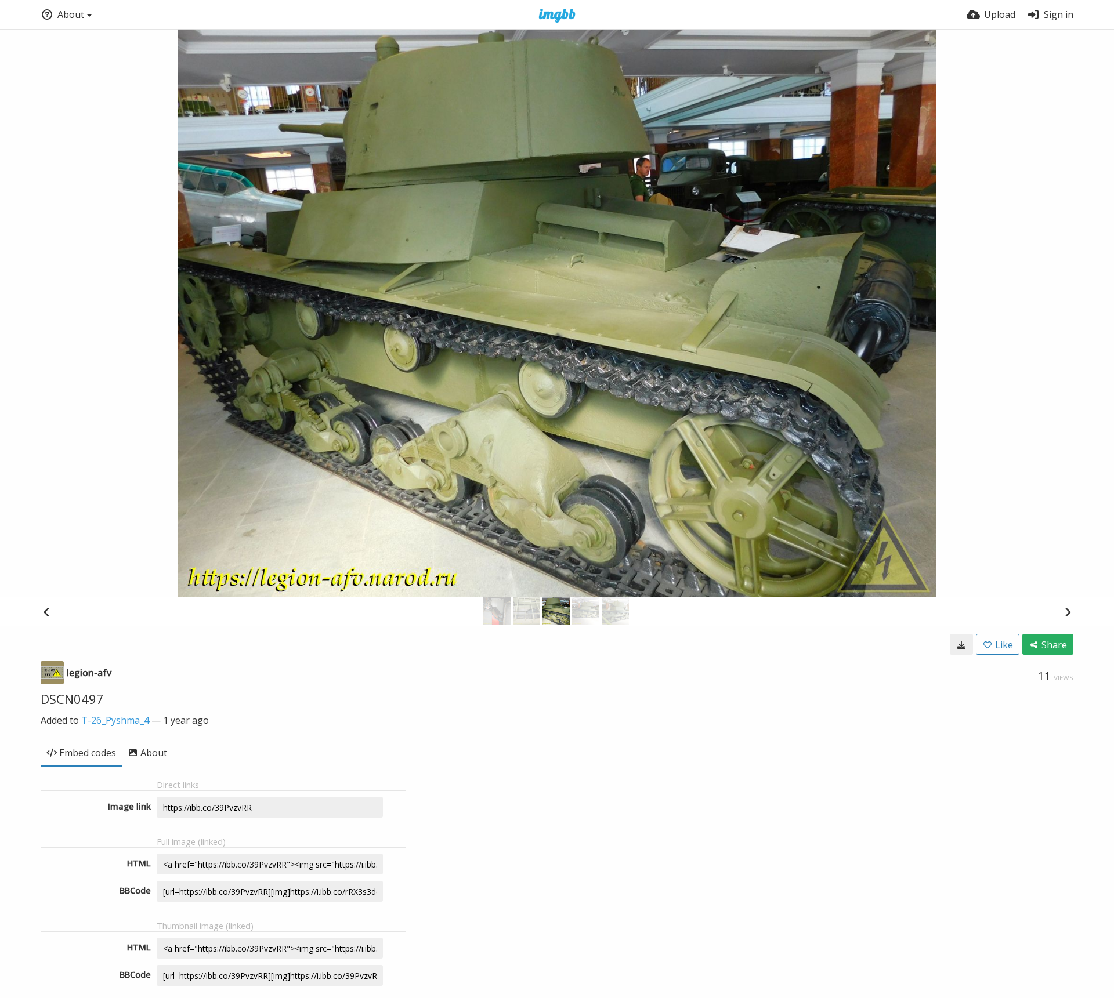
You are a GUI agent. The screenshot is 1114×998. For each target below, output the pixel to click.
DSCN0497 (72, 698)
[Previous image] (46, 611)
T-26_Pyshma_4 (115, 720)
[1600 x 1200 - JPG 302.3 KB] (961, 644)
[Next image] (1067, 611)
